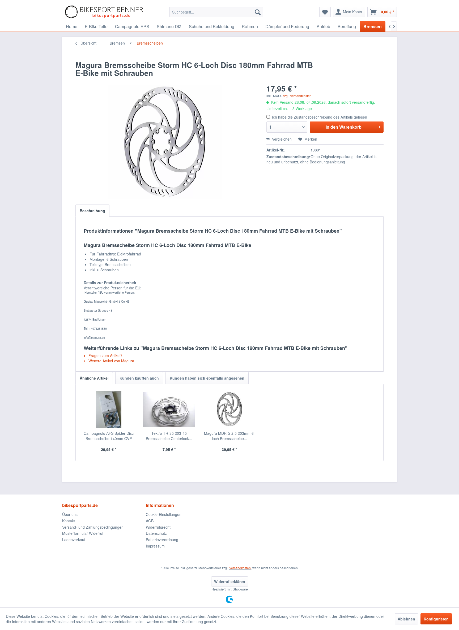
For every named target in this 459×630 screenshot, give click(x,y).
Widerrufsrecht (158, 527)
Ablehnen (406, 619)
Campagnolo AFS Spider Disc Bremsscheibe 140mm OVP (109, 436)
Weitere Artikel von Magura (110, 360)
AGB (150, 520)
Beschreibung (92, 210)
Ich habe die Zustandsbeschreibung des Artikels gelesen (319, 117)
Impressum (155, 546)
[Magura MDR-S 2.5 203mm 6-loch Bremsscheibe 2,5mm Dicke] (229, 409)
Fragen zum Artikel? (104, 355)
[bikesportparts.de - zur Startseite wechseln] (104, 12)
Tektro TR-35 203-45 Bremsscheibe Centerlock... (169, 436)
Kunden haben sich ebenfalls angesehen (207, 378)
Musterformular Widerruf (82, 533)
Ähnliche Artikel (94, 378)
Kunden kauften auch (139, 378)
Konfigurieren (436, 619)
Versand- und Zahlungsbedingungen (93, 527)
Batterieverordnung (162, 539)
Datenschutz (156, 533)
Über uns (70, 514)
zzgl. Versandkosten (297, 95)
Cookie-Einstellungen (163, 514)
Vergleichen (281, 139)
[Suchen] (257, 12)
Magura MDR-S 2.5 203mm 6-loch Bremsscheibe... (229, 436)
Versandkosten (240, 568)
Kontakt (68, 520)
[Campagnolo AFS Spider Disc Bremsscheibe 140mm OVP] (108, 409)
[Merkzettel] (325, 12)
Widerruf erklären (229, 581)
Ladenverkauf (73, 539)
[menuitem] (216, 12)
